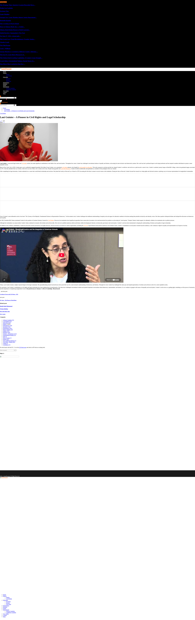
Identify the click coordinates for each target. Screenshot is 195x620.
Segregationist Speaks (9, 335)
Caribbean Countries (11, 89)
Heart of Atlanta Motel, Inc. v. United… (12, 27)
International (6, 86)
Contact (5, 92)
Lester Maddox (5, 14)
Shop (4, 93)
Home (4, 71)
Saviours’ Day (4, 11)
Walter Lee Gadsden (6, 8)
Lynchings (6, 344)
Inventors (8, 78)
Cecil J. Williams (5, 48)
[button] (97, 180)
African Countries (10, 88)
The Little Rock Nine (5, 311)
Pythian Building (4, 309)
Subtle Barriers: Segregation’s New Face (12, 33)
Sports (4, 85)
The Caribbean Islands (9, 340)
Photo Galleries (8, 329)
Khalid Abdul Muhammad (6, 306)
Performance (6, 82)
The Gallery (6, 91)
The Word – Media (9, 342)
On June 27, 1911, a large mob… (10, 36)
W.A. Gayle (2, 314)
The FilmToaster (5, 45)
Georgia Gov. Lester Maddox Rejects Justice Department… (18, 17)
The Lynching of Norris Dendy (9, 23)
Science (8, 80)
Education (5, 77)
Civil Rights (9, 75)
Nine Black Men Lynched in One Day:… (12, 64)
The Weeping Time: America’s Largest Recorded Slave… (17, 5)
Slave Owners (7, 338)
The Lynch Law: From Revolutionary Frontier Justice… (17, 39)
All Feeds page (22, 347)
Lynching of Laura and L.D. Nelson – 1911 (9, 294)
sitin (5, 336)
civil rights (24, 163)
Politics (8, 74)
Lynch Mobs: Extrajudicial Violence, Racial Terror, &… (17, 61)
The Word (8, 81)
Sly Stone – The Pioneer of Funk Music (8, 300)
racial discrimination (65, 168)
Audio (5, 343)
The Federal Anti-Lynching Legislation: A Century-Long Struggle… (21, 58)
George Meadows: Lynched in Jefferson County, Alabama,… (19, 51)
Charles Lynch (4, 42)
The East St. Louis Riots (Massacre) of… (12, 55)
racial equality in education (85, 167)
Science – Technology (10, 333)
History (5, 73)
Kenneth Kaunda (5, 20)
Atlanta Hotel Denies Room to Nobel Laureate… (15, 30)
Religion (5, 84)
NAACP (86, 225)
